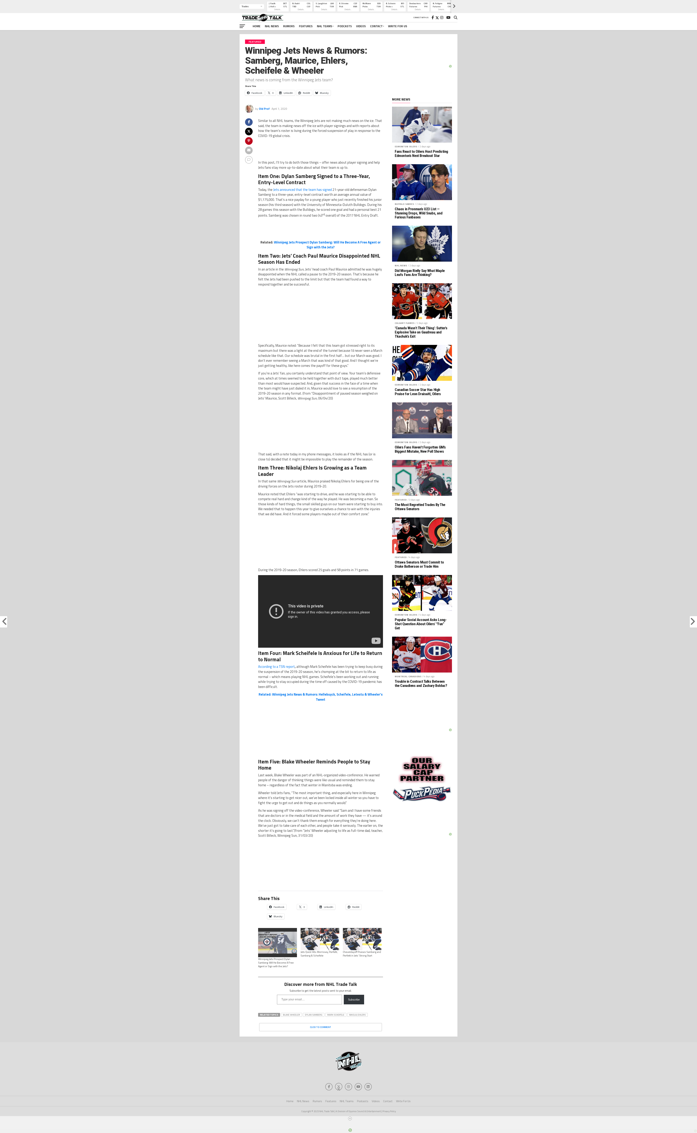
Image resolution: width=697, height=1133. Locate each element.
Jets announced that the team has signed (302, 189)
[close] (350, 1118)
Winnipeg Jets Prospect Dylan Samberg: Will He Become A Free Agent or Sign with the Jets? (327, 245)
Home (256, 26)
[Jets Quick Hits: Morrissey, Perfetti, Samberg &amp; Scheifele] (320, 939)
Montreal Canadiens (408, 676)
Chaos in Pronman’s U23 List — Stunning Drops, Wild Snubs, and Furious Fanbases (418, 213)
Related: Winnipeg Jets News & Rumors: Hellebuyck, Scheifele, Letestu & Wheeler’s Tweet (321, 697)
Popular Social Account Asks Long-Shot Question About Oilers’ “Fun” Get (421, 624)
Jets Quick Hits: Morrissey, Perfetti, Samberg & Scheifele (319, 953)
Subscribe (354, 999)
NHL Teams (324, 26)
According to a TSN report (276, 666)
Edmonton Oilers (406, 146)
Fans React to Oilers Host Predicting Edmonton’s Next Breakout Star (421, 153)
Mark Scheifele (335, 1015)
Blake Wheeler (291, 1015)
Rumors (289, 26)
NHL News (272, 26)
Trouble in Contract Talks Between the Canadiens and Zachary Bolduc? (421, 683)
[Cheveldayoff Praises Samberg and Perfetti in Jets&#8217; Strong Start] (362, 939)
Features (306, 26)
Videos (361, 26)
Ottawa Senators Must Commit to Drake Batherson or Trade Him (419, 564)
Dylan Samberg (313, 1015)
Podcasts (345, 26)
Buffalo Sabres (404, 204)
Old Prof (264, 108)
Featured (401, 499)
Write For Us (397, 26)
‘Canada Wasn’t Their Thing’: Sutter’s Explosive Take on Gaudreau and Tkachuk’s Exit (421, 332)
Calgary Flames (405, 323)
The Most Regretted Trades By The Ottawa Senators (420, 507)
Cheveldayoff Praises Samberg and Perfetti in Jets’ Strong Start (362, 953)
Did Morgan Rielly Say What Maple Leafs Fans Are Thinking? (420, 273)
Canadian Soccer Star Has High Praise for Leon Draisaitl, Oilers (418, 392)
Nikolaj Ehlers (357, 1015)
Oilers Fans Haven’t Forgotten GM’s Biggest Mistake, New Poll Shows (420, 449)
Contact (376, 26)
